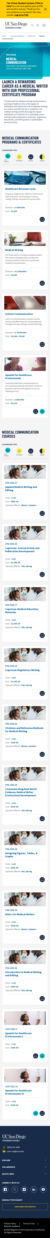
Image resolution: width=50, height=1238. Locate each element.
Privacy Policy (10, 1223)
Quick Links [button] (8, 1174)
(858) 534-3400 (13, 1147)
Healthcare (31, 36)
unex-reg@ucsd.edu (15, 1151)
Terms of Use (29, 1223)
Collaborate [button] (8, 1167)
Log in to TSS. (22, 15)
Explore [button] (6, 1160)
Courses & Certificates (17, 36)
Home (4, 36)
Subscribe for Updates (25, 1207)
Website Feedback (12, 1226)
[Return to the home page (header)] (16, 25)
